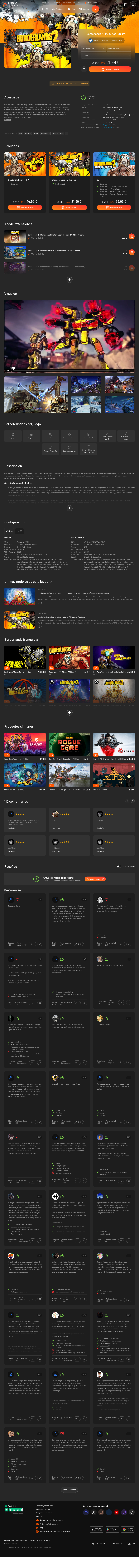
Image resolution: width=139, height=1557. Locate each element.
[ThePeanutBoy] (11, 1196)
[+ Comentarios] (133, 801)
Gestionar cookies (10, 1544)
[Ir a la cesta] (125, 4)
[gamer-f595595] (55, 900)
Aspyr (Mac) (120, 115)
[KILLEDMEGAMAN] (55, 1315)
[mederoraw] (11, 1137)
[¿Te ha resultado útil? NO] (39, 944)
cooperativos (45, 133)
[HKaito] (55, 814)
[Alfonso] (11, 1315)
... (66, 133)
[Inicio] (10, 4)
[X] (94, 1512)
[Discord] (86, 1512)
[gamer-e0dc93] (11, 900)
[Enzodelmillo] (11, 1374)
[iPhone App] (97, 1529)
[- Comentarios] (127, 801)
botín (20, 133)
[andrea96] (11, 814)
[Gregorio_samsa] (55, 1018)
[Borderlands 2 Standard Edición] (25, 177)
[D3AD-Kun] (100, 900)
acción (36, 133)
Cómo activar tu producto (112, 110)
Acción (105, 122)
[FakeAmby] (55, 1256)
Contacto (39, 1516)
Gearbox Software (109, 115)
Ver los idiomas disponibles (112, 107)
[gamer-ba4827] (55, 959)
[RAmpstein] (100, 1374)
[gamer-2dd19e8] (11, 1078)
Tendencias (46, 3)
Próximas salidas (69, 3)
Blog (79, 3)
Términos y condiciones (44, 1506)
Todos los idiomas (128, 866)
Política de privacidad (43, 1509)
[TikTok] (132, 1512)
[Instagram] (101, 1512)
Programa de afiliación (44, 1513)
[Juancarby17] (55, 1078)
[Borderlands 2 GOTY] (114, 173)
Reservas (57, 3)
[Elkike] (11, 1256)
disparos (28, 133)
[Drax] (100, 1315)
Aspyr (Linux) (129, 115)
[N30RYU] (55, 1374)
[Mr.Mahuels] (100, 814)
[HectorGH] (55, 1137)
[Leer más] (69, 1217)
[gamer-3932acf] (100, 1078)
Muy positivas (108, 125)
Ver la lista (106, 105)
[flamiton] (100, 1137)
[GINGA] (100, 1196)
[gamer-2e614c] (100, 1434)
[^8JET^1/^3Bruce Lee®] (100, 959)
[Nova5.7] (11, 1018)
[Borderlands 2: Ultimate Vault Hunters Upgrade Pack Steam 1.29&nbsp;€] (15, 236)
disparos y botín (58, 133)
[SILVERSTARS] (100, 1018)
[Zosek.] (11, 1434)
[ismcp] (55, 1196)
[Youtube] (116, 1512)
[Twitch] (124, 1512)
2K (104, 117)
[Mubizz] (100, 1256)
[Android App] (112, 1529)
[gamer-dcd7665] (11, 959)
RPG (110, 122)
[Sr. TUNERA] (55, 1434)
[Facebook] (109, 1512)
